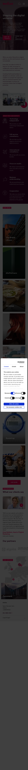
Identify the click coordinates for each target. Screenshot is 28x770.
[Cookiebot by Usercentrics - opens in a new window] (18, 362)
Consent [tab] (6, 366)
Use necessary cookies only (14, 407)
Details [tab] (14, 366)
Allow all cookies (14, 404)
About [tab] (21, 366)
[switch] (23, 393)
